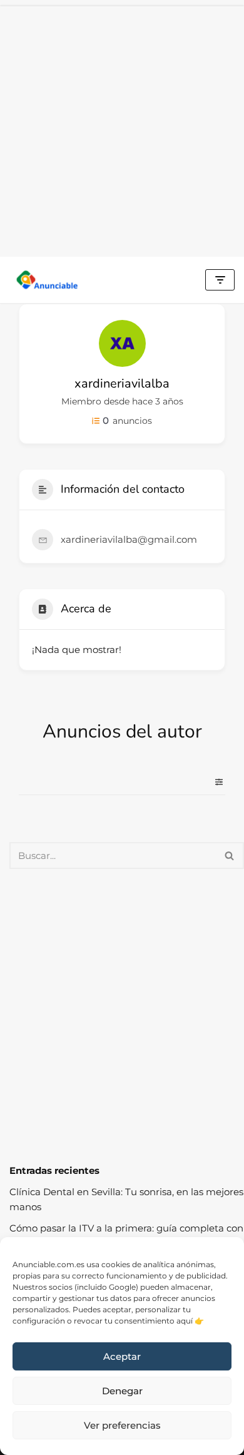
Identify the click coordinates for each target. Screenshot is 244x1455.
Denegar (122, 1391)
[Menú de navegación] (220, 279)
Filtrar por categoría (214, 782)
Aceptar (122, 1356)
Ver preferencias (122, 1425)
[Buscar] (230, 855)
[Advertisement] (122, 128)
